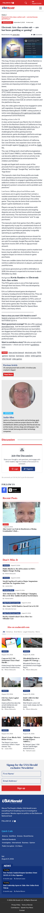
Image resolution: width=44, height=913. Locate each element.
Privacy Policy (16, 905)
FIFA (39, 353)
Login (14, 469)
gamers (5, 356)
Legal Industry (28, 632)
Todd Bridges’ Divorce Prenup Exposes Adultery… (31, 739)
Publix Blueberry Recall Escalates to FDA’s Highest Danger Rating (19, 570)
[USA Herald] (8, 8)
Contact (22, 910)
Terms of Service (27, 905)
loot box (12, 356)
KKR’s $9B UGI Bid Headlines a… (30, 699)
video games (17, 359)
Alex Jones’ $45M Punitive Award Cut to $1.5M (20, 606)
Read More (8, 374)
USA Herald (6, 359)
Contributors (15, 907)
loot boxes (20, 356)
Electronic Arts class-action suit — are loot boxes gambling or (20, 18)
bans (33, 84)
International (16, 842)
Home (4, 15)
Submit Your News (27, 907)
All (4, 632)
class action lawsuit (16, 353)
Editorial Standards (9, 839)
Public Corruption (8, 846)
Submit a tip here (8, 318)
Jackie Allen (16, 34)
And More (18, 632)
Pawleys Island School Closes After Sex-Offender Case (18, 618)
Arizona (20, 836)
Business (25, 842)
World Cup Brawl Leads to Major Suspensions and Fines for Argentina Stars (20, 582)
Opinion (32, 842)
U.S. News (18, 846)
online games (36, 356)
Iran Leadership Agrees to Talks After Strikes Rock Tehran (21, 886)
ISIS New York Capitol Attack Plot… (10, 699)
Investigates (6, 842)
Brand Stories (7, 22)
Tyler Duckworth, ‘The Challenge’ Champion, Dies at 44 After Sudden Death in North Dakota (20, 595)
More (38, 632)
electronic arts (30, 353)
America (9, 632)
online (27, 356)
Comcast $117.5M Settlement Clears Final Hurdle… (10, 660)
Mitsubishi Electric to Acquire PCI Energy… (31, 659)
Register (28, 469)
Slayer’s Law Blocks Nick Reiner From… (11, 738)
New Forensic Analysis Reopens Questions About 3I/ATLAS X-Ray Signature (20, 874)
